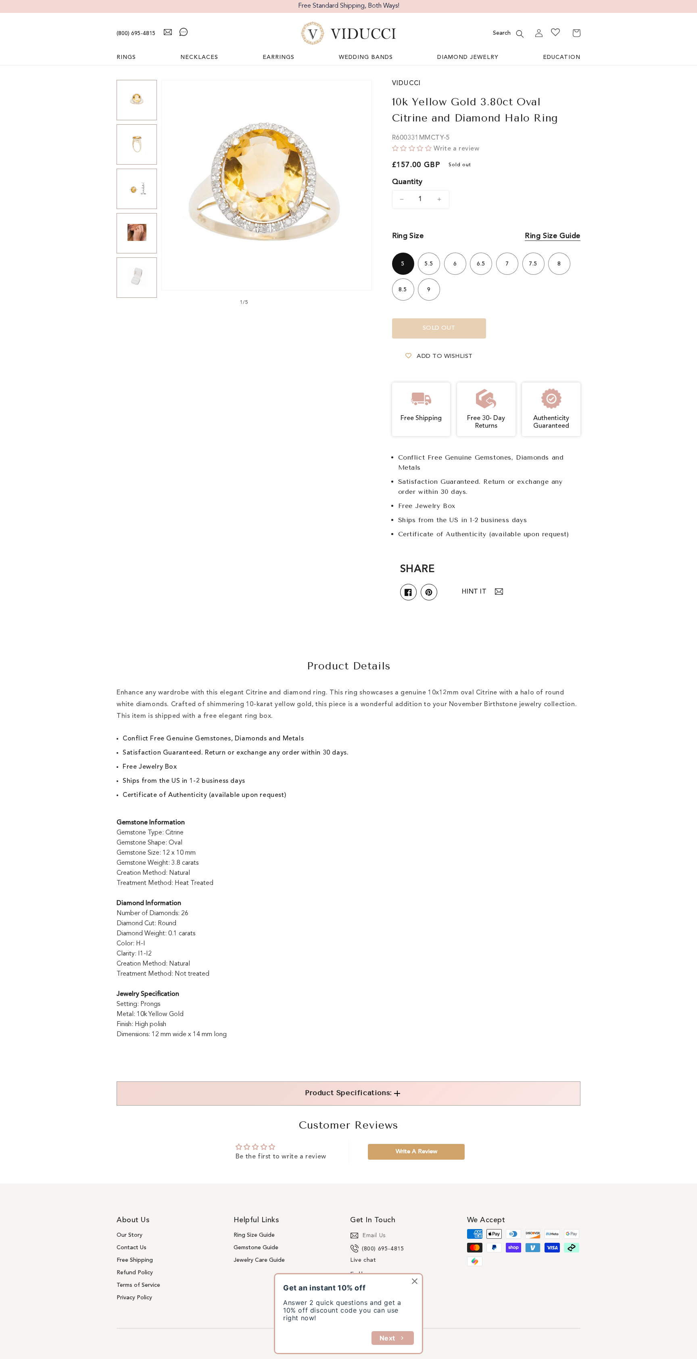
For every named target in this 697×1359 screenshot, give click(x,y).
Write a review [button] (416, 1152)
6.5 (481, 264)
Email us (374, 1235)
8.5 (403, 290)
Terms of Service (138, 1285)
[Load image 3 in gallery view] (137, 189)
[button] (520, 34)
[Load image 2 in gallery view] (137, 144)
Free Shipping (135, 1260)
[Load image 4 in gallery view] (137, 233)
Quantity (407, 182)
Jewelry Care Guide (259, 1260)
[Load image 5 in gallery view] (137, 277)
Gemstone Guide (256, 1247)
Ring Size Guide (552, 236)
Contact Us (131, 1247)
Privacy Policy (134, 1297)
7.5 (533, 264)
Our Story (129, 1235)
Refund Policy (135, 1272)
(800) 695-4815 (136, 33)
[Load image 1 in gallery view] (137, 100)
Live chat (363, 1260)
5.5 (429, 264)
